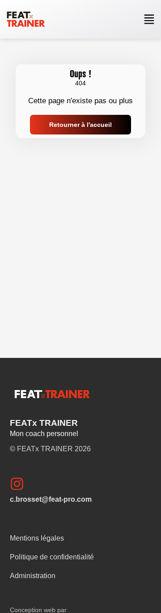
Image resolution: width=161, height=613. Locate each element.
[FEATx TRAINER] (26, 19)
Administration (32, 575)
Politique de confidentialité (52, 557)
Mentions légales (37, 538)
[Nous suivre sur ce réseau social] (20, 483)
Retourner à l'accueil (80, 124)
